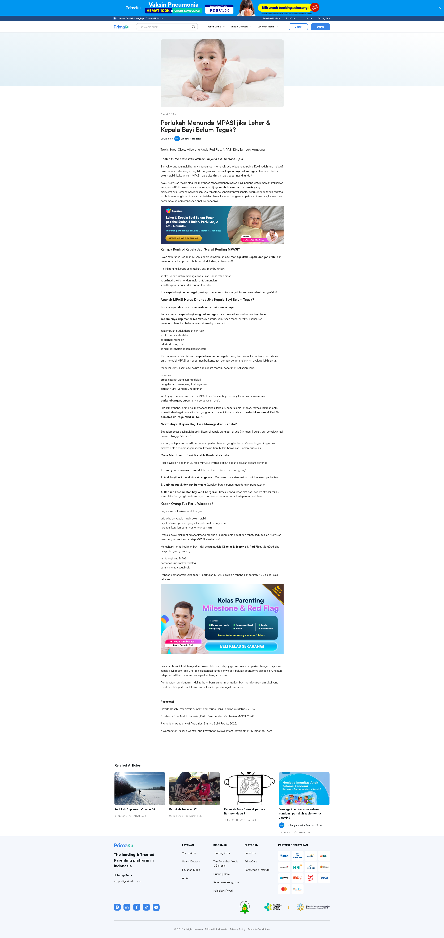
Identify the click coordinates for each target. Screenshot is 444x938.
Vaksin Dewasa (191, 861)
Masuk (298, 26)
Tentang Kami (324, 18)
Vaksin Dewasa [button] (239, 26)
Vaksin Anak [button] (214, 26)
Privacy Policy (237, 929)
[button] (117, 907)
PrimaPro (250, 853)
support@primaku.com (127, 881)
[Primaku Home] (121, 26)
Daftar (320, 26)
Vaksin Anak (189, 853)
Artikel (309, 18)
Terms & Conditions (259, 929)
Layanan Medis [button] (266, 26)
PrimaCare (290, 18)
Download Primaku (140, 18)
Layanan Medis (191, 869)
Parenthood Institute (271, 18)
